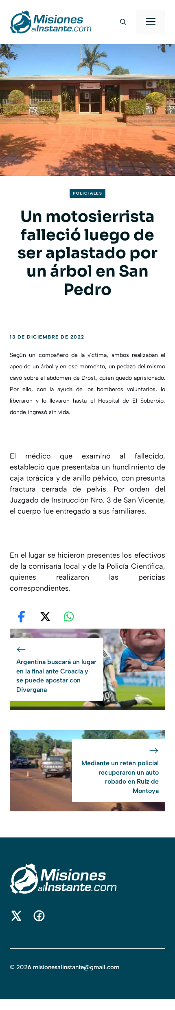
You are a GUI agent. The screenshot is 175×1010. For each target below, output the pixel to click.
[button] (123, 22)
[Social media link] (16, 915)
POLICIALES (87, 193)
